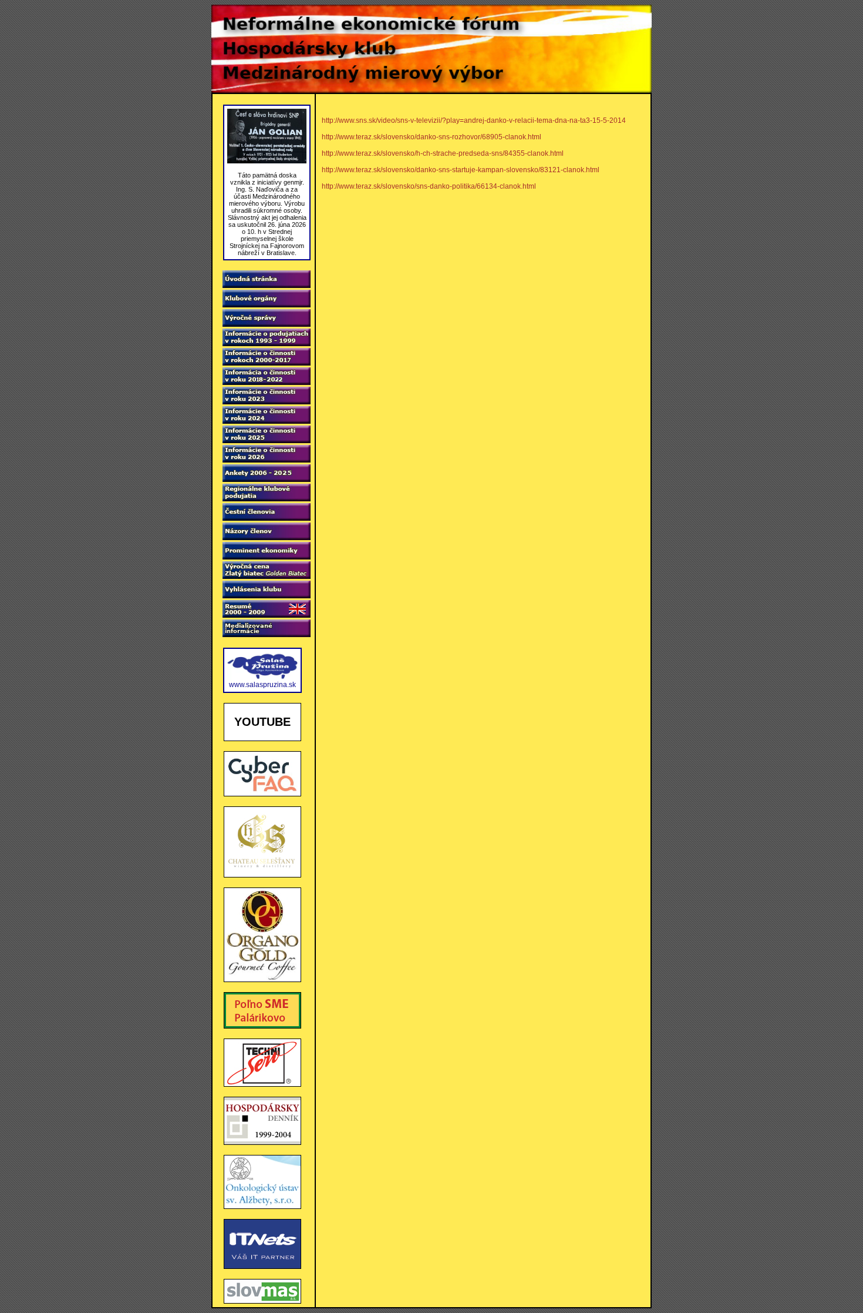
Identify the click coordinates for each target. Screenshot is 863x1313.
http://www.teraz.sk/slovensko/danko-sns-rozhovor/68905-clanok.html (431, 137)
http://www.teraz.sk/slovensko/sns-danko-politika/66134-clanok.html (429, 186)
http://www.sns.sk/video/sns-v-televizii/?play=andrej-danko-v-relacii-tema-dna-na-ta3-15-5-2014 (474, 120)
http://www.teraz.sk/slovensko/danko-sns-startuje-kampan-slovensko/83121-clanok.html (460, 170)
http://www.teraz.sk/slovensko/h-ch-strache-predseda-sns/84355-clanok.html (443, 153)
